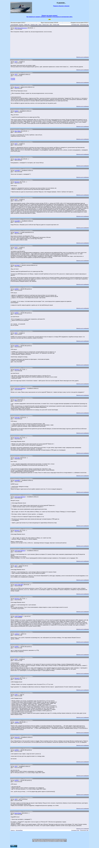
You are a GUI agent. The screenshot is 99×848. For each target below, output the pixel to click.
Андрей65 (17, 170)
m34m (16, 694)
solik (15, 565)
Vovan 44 (16, 737)
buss (15, 399)
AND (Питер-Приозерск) (20, 28)
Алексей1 (17, 417)
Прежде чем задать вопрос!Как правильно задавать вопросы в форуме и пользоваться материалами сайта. (50, 16)
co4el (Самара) (18, 616)
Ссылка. (13, 78)
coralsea (16, 634)
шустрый (17, 265)
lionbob (16, 111)
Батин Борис (17, 813)
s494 (15, 74)
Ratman (16, 232)
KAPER (16, 289)
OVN (15, 61)
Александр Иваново (19, 388)
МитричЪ (16, 182)
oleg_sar (16, 87)
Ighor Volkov (17, 131)
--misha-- (16, 722)
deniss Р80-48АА (18, 584)
